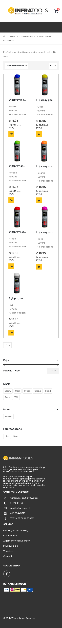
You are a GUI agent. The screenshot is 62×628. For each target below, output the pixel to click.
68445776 (20, 513)
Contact (7, 556)
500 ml (8, 416)
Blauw (8, 390)
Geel (17, 390)
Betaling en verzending (15, 530)
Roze (7, 397)
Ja (7, 436)
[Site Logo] (28, 10)
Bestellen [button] (11, 134)
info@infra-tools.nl (20, 508)
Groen (27, 390)
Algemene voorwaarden (16, 540)
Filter (53, 370)
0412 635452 (16, 503)
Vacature (8, 551)
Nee (15, 436)
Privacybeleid (10, 545)
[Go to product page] (17, 85)
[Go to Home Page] (4, 36)
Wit (16, 397)
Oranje (37, 390)
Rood (48, 390)
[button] (32, 27)
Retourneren (10, 535)
